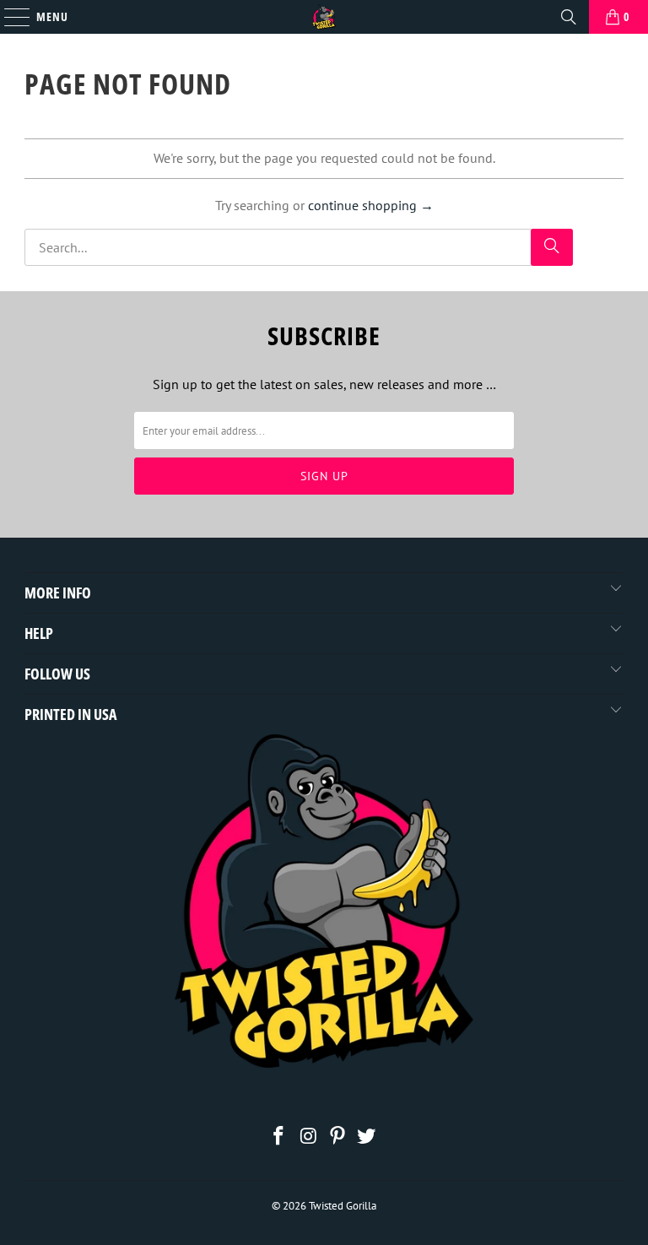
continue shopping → (371, 205)
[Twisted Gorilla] (324, 17)
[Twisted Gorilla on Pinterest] (338, 1137)
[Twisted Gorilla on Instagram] (308, 1137)
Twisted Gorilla (342, 1206)
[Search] (569, 17)
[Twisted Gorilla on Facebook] (279, 1137)
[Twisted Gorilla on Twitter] (367, 1137)
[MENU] (8, 17)
